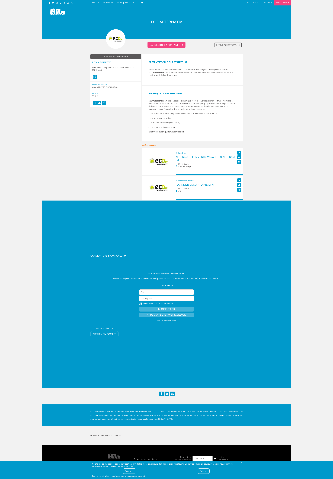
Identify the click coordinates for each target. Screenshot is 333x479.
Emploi (95, 2)
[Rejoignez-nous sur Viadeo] (64, 3)
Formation (108, 2)
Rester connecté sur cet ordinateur (158, 303)
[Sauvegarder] (178, 174)
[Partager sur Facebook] (161, 394)
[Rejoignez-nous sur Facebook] (49, 3)
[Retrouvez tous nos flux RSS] (72, 3)
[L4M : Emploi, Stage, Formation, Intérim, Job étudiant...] (57, 12)
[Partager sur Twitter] (167, 394)
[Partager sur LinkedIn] (172, 394)
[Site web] (95, 77)
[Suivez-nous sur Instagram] (57, 3)
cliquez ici (140, 476)
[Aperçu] (239, 174)
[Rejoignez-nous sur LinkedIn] (60, 3)
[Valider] (215, 458)
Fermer (242, 462)
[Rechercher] (142, 2)
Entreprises (131, 2)
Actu (119, 2)
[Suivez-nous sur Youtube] (68, 3)
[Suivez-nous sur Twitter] (53, 3)
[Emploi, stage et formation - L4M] (91, 435)
